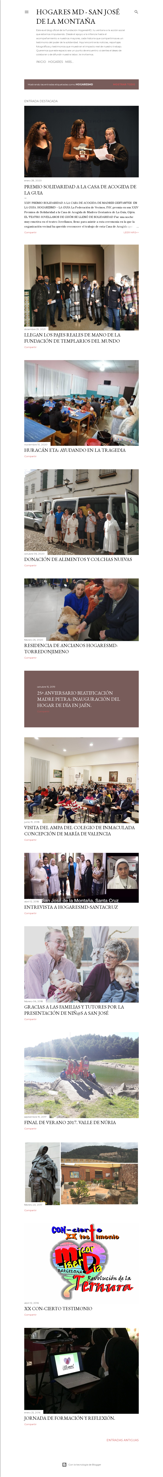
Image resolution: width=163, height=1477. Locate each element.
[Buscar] (136, 11)
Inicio (41, 62)
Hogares (55, 62)
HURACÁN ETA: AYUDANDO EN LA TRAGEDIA (75, 450)
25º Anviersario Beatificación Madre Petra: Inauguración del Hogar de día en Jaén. (78, 699)
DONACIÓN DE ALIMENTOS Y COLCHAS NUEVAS (78, 559)
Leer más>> (131, 232)
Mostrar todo (124, 84)
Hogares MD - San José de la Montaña (78, 16)
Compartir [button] (30, 232)
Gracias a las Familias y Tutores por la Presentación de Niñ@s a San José (74, 1010)
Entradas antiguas (123, 1440)
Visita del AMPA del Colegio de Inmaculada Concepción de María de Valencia (79, 830)
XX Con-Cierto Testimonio (58, 1308)
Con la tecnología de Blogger (84, 1464)
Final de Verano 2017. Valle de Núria (70, 1122)
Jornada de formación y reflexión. (69, 1418)
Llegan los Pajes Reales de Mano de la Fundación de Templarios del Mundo (72, 338)
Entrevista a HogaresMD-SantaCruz (71, 907)
